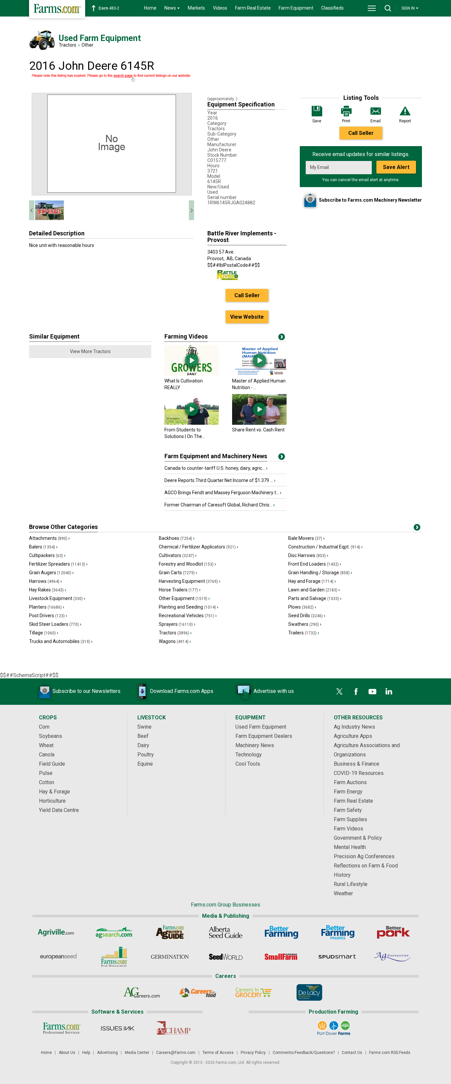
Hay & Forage (54, 791)
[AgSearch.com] (114, 932)
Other (87, 45)
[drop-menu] (372, 8)
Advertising (107, 1052)
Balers (43, 546)
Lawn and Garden (314, 589)
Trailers (303, 632)
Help (86, 1052)
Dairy (143, 745)
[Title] (282, 458)
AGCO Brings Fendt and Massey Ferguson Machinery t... (222, 492)
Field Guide (52, 764)
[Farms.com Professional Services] (61, 1028)
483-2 (108, 8)
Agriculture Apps (353, 736)
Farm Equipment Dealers (263, 736)
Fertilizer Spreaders (58, 564)
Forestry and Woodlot (187, 564)
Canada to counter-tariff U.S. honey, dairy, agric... (215, 468)
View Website (247, 317)
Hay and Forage (312, 581)
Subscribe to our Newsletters (86, 691)
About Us (67, 1052)
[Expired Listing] (111, 78)
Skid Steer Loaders (55, 624)
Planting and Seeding (188, 607)
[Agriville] (58, 932)
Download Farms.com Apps (181, 691)
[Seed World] (225, 957)
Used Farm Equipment (260, 727)
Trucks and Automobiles (60, 641)
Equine (145, 764)
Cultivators (177, 555)
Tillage (43, 632)
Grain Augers (51, 572)
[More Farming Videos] (282, 338)
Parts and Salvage (314, 598)
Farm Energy (348, 791)
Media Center (137, 1052)
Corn (44, 727)
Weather (343, 893)
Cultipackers (47, 555)
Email (375, 121)
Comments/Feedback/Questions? (304, 1052)
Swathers (304, 624)
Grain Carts (178, 572)
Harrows (45, 581)
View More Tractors (90, 351)
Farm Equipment (296, 8)
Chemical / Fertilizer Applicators (198, 546)
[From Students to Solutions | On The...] (191, 423)
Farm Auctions (350, 782)
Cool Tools (247, 764)
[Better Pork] (393, 932)
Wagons (175, 641)
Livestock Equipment (57, 598)
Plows (302, 607)
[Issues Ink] (117, 1028)
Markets (196, 8)
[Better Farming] (281, 932)
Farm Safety (348, 810)
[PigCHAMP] (173, 1028)
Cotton (46, 782)
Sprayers (177, 624)
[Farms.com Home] (57, 9)
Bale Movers (306, 538)
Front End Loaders (314, 564)
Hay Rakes (47, 589)
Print (346, 121)
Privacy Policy (253, 1052)
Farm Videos (348, 828)
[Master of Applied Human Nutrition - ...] (259, 374)
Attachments (49, 538)
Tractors (67, 45)
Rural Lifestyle (350, 884)
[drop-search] (388, 8)
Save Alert (396, 167)
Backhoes (176, 538)
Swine (144, 727)
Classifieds (332, 8)
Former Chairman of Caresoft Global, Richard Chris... (219, 504)
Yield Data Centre (59, 810)
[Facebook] (356, 692)
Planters (46, 607)
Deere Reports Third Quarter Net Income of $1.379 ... (219, 480)
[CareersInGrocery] (253, 992)
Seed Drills (306, 615)
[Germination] (170, 957)
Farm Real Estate (253, 8)
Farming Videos (186, 336)
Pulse (45, 773)
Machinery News (254, 745)
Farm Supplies (350, 819)
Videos (220, 8)
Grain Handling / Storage (320, 572)
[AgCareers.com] (141, 992)
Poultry (145, 754)
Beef (143, 736)
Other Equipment (184, 598)
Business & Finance (356, 764)
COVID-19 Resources (359, 773)
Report (405, 121)
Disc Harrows (308, 555)
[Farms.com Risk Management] (114, 957)
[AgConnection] (393, 957)
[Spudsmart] (337, 957)
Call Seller (361, 133)
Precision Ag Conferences (364, 856)
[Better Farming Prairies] (337, 932)
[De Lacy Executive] (309, 992)
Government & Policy (358, 838)
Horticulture (52, 801)
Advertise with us (274, 691)
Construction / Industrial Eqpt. (325, 546)
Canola (46, 754)
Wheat (46, 745)
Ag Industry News (354, 727)
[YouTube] (372, 692)
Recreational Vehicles (188, 615)
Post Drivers (48, 615)
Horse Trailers (179, 589)
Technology (248, 754)
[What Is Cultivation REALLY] (191, 374)
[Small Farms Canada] (281, 957)
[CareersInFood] (197, 992)
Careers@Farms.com (175, 1052)
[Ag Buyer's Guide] (170, 932)
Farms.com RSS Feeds (389, 1052)
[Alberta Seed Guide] (225, 932)
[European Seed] (58, 957)
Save (316, 121)
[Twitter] (339, 692)
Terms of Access (218, 1052)
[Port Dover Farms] (333, 1028)
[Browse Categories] (417, 529)
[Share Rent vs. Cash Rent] (259, 423)
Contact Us (352, 1052)
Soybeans (50, 736)
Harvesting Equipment (189, 581)
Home (150, 8)
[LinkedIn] (389, 692)
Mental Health (350, 847)
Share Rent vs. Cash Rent (258, 429)
